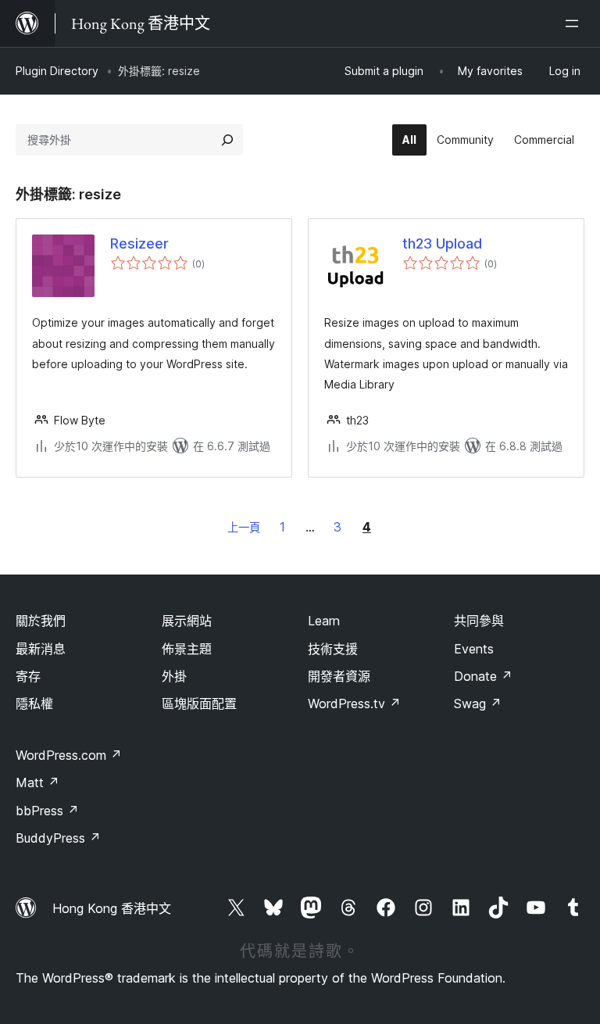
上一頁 (243, 527)
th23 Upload (442, 243)
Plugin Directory (57, 70)
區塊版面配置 (199, 703)
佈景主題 (187, 649)
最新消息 (41, 649)
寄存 (28, 676)
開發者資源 (339, 676)
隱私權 (34, 703)
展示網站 (187, 620)
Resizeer (139, 243)
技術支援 (333, 649)
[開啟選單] (575, 23)
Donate (483, 676)
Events (474, 649)
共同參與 (479, 620)
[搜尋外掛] (227, 140)
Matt (37, 782)
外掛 (174, 676)
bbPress (47, 810)
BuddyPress (58, 838)
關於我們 (41, 620)
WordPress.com (69, 755)
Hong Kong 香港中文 (111, 908)
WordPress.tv (354, 703)
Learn (324, 620)
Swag (478, 703)
